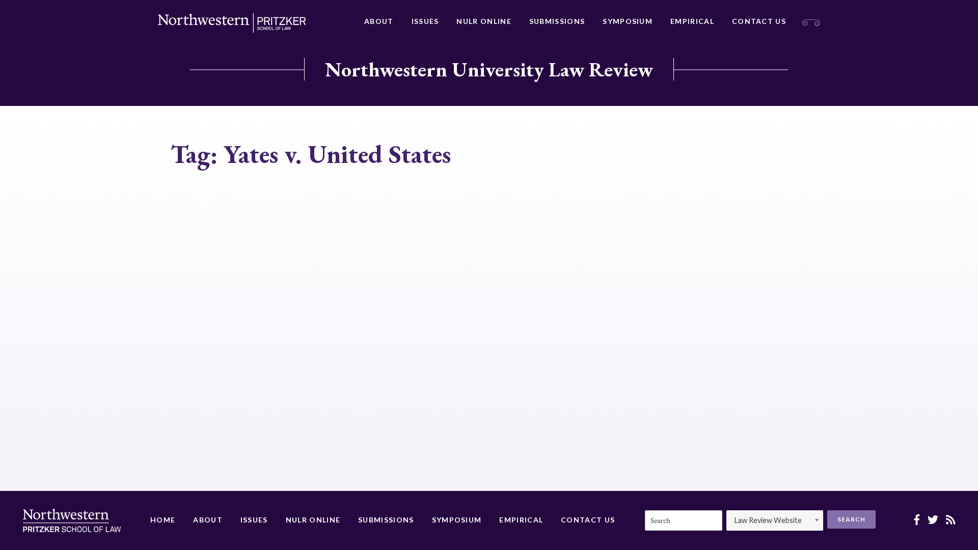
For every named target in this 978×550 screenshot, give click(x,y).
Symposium (628, 21)
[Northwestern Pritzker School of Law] (232, 23)
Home (162, 519)
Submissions (557, 21)
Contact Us (759, 21)
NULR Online (483, 21)
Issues (425, 21)
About (379, 21)
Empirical (692, 21)
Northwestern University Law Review (489, 69)
